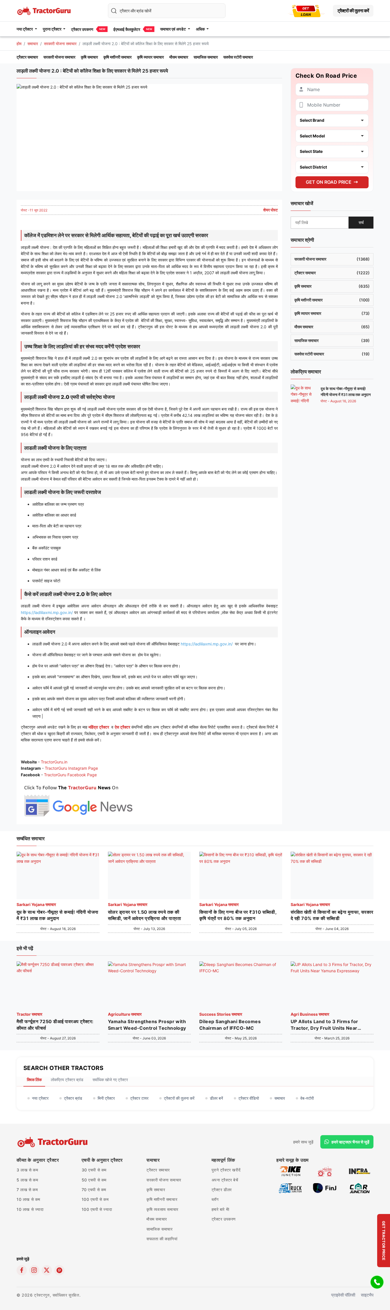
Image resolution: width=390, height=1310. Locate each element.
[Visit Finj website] (325, 1187)
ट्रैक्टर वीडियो (248, 1098)
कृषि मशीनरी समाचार (117, 57)
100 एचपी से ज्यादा (97, 1209)
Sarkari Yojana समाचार (36, 904)
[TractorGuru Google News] (78, 799)
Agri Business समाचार (310, 1014)
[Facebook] (22, 1270)
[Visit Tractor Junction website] (325, 1171)
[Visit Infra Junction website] (359, 1171)
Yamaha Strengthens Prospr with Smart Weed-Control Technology (147, 1025)
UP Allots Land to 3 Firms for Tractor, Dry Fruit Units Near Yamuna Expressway (324, 1025)
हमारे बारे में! (221, 1209)
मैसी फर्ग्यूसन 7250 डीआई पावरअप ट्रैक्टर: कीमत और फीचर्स (55, 1025)
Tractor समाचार (29, 1014)
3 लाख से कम (27, 1169)
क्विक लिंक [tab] (34, 1079)
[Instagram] (34, 1270)
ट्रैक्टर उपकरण (82, 29)
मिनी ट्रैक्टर (106, 1098)
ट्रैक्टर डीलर (222, 1189)
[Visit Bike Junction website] (290, 1171)
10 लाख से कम (28, 1199)
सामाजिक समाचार (206, 57)
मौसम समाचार (178, 57)
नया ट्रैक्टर (40, 1098)
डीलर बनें (216, 1098)
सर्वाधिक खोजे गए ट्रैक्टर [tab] (110, 1079)
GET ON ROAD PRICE (328, 182)
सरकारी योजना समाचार (60, 43)
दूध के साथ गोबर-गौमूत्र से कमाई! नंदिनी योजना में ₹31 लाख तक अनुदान (57, 915)
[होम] (45, 10)
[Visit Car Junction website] (359, 1187)
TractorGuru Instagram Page (71, 768)
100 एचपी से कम (95, 1199)
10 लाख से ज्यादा (30, 1209)
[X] (47, 1270)
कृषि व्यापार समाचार (150, 57)
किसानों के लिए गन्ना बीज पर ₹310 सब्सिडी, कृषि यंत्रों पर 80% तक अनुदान (237, 915)
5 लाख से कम (27, 1179)
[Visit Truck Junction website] (290, 1187)
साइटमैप (367, 1295)
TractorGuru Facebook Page (70, 774)
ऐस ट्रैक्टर (122, 727)
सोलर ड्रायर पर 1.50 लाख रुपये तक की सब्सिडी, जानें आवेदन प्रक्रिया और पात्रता (144, 915)
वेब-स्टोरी (307, 1098)
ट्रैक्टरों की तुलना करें (353, 10)
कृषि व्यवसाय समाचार (162, 1209)
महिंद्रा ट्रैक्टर (99, 727)
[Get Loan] (306, 10)
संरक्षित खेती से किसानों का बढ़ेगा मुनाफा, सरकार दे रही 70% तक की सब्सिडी (332, 915)
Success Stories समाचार (220, 1014)
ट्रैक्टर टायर (139, 1098)
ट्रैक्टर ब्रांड (73, 1098)
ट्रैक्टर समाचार (27, 57)
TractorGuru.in (54, 761)
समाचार (32, 43)
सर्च (361, 222)
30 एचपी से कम (94, 1169)
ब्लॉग (215, 1199)
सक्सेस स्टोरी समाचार (238, 57)
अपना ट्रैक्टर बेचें (225, 1179)
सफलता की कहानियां (162, 1238)
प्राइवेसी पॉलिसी (343, 1295)
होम (19, 43)
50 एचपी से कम (94, 1179)
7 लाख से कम (27, 1189)
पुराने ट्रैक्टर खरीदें (226, 1169)
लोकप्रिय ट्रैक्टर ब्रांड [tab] (67, 1079)
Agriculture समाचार (125, 1014)
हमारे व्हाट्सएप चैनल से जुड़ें (350, 1141)
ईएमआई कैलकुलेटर (126, 29)
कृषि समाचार (89, 57)
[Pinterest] (59, 1270)
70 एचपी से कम (94, 1189)
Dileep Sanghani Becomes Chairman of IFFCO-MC (230, 1025)
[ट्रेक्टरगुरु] (53, 1142)
